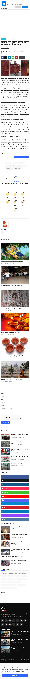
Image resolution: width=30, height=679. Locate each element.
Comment (3, 405)
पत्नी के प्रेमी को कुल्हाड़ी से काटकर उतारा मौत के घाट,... (19, 561)
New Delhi (13, 585)
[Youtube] (21, 620)
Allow (25, 7)
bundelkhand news (16, 168)
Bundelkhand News (13, 573)
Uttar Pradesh (11, 576)
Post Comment (5, 422)
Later (18, 7)
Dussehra (8, 168)
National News (10, 582)
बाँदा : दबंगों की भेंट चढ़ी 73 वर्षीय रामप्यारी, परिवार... (20, 464)
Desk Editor (3, 229)
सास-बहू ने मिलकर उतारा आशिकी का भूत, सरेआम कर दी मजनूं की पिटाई (15, 183)
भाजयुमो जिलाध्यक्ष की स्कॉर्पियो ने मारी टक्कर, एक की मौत (15, 178)
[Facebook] (2, 620)
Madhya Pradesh (5, 585)
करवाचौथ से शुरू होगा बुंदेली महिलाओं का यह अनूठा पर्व (12, 261)
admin (2, 287)
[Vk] (17, 624)
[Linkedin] (10, 624)
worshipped (8, 165)
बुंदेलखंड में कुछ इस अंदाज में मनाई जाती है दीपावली (11, 332)
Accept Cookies (15, 675)
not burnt (24, 165)
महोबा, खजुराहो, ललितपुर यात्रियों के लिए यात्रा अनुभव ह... (19, 640)
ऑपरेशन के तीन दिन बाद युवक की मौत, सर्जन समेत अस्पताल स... (19, 435)
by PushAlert (4, 8)
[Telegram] (2, 624)
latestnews (4, 576)
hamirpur (16, 163)
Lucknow (4, 579)
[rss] (21, 624)
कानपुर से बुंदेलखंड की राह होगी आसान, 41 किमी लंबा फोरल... (20, 442)
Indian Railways (13, 588)
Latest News (24, 576)
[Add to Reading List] (23, 57)
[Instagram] (10, 620)
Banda (18, 576)
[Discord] (25, 620)
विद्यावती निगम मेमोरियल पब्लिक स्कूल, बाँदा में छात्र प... (19, 457)
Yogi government (21, 585)
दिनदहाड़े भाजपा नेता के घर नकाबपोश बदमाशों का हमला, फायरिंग (12, 556)
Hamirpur (10, 579)
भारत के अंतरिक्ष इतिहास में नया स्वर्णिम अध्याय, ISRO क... (19, 527)
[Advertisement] (15, 23)
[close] (28, 664)
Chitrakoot (4, 573)
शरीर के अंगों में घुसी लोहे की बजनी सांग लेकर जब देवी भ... (12, 285)
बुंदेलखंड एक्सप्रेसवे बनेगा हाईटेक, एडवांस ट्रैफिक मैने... (18, 647)
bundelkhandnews (23, 573)
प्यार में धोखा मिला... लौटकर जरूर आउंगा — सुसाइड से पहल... (20, 550)
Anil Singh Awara (4, 263)
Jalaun (3, 582)
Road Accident (5, 588)
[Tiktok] (13, 620)
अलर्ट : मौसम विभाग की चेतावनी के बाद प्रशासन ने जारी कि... (19, 450)
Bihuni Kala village (16, 165)
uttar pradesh (8, 163)
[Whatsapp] (17, 620)
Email (2, 399)
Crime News (17, 582)
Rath (25, 579)
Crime (15, 579)
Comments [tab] (4, 389)
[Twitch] (13, 624)
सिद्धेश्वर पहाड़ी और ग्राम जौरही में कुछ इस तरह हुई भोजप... (12, 379)
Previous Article (16, 176)
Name (2, 393)
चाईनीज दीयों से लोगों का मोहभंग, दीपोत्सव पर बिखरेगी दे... (12, 356)
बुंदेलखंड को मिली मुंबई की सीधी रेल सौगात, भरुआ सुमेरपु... (20, 632)
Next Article (14, 181)
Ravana (21, 163)
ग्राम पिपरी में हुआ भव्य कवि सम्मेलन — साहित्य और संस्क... (19, 535)
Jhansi (20, 579)
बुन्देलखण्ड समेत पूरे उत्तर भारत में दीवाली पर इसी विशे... (12, 308)
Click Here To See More (21, 157)
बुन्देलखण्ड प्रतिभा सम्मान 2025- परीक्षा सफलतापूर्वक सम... (18, 542)
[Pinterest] (6, 624)
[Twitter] (6, 620)
